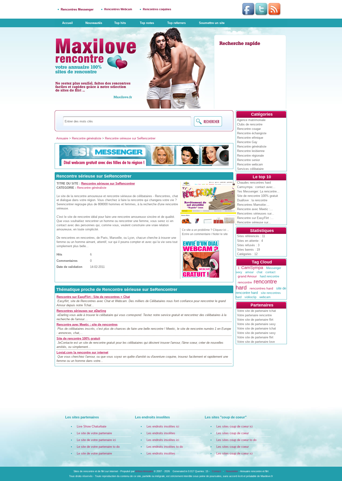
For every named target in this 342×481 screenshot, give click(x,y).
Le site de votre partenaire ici (96, 440)
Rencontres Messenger (77, 9)
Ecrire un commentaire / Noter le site (205, 234)
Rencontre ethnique (250, 137)
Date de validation (69, 267)
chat (259, 272)
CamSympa (252, 267)
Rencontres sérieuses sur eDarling (81, 311)
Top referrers (176, 23)
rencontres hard (261, 288)
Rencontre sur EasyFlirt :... (255, 218)
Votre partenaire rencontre (254, 315)
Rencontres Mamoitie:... (253, 204)
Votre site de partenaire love (256, 341)
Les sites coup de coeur (232, 433)
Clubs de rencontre (249, 124)
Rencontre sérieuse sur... (254, 222)
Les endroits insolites (161, 433)
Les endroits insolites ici (163, 426)
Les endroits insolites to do (165, 446)
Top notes (147, 23)
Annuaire (62, 138)
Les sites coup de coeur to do (236, 440)
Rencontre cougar (249, 129)
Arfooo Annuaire (144, 471)
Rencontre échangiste (251, 133)
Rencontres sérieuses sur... (255, 213)
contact (270, 272)
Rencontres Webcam (118, 9)
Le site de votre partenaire (94, 433)
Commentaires (67, 260)
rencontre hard (256, 284)
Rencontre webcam (250, 164)
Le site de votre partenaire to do (98, 446)
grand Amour (247, 276)
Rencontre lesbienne (251, 151)
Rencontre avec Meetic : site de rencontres (87, 324)
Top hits (120, 23)
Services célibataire (250, 169)
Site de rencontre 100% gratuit (257, 196)
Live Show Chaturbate (91, 426)
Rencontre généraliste (251, 146)
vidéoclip (250, 297)
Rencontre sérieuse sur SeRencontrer (130, 138)
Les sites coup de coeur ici (234, 426)
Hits (59, 254)
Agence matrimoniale (251, 120)
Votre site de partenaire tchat (256, 311)
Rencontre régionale (250, 155)
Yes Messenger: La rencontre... (258, 191)
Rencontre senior (248, 160)
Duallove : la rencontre (252, 200)
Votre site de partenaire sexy (256, 324)
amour (249, 272)
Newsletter (232, 471)
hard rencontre (269, 276)
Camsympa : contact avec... (256, 187)
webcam (265, 297)
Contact (216, 471)
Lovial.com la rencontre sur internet (82, 352)
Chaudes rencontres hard (254, 182)
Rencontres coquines (157, 9)
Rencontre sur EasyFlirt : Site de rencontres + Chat (93, 297)
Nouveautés (93, 23)
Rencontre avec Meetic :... (255, 209)
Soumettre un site (212, 23)
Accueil (67, 23)
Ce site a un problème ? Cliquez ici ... (205, 230)
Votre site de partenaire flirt (255, 319)
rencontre (245, 282)
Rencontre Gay (247, 142)
